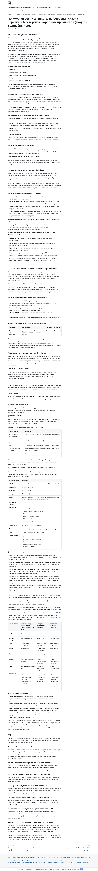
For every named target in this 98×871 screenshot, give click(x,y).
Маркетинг (86, 862)
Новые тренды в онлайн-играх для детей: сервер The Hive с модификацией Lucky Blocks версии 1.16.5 (27, 848)
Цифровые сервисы (53, 862)
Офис (49, 7)
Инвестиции (42, 862)
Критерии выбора (41, 7)
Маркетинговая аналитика (74, 862)
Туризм (63, 862)
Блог (9, 857)
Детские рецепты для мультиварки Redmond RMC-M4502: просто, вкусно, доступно (72, 848)
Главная (10, 14)
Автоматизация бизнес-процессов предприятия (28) (23, 10)
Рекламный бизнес (28, 7)
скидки (58, 612)
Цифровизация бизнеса (15, 7)
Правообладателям (13, 860)
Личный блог (17, 14)
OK (81, 869)
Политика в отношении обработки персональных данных (28, 857)
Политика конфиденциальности (81, 857)
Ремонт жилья (57, 7)
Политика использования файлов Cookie (58, 857)
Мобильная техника (13, 865)
